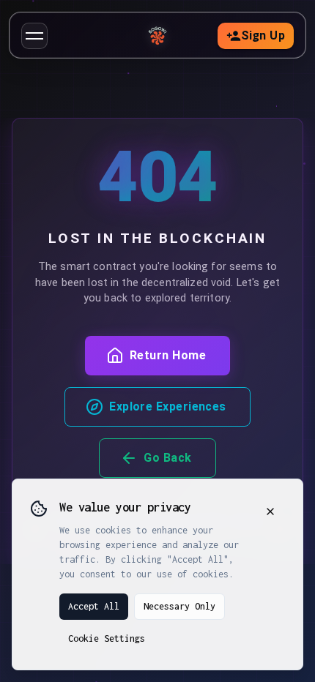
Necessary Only (179, 606)
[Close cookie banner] (270, 511)
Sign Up (263, 35)
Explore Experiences (167, 406)
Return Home (168, 355)
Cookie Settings (106, 638)
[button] (34, 36)
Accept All (93, 606)
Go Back (167, 458)
